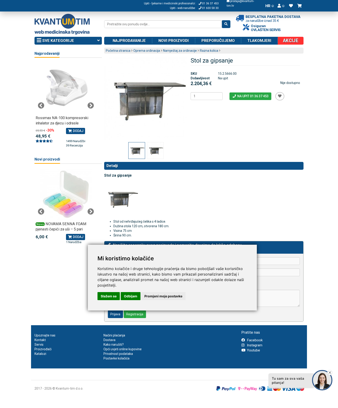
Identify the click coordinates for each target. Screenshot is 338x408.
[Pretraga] (226, 24)
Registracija (134, 314)
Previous (41, 105)
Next (90, 105)
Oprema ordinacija (146, 50)
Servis (38, 344)
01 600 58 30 (210, 8)
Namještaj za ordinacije (180, 50)
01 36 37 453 (210, 3)
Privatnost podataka (118, 354)
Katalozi (40, 354)
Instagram (254, 345)
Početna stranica (118, 50)
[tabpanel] (66, 105)
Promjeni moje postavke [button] (163, 296)
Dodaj (77, 131)
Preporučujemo (218, 40)
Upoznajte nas (44, 335)
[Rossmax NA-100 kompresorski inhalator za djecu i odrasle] (66, 88)
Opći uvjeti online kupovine (122, 349)
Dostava (109, 340)
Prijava (115, 314)
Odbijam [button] (130, 296)
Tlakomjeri (259, 40)
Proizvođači (43, 349)
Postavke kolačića (116, 358)
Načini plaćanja (114, 335)
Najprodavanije (129, 40)
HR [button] (267, 5)
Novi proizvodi (173, 40)
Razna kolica (209, 50)
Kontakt (40, 340)
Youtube (253, 350)
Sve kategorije (57, 40)
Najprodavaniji (47, 53)
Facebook (254, 340)
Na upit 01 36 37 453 (253, 96)
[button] (281, 5)
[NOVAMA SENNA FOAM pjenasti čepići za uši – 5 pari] (66, 194)
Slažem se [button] (109, 296)
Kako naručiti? (113, 344)
